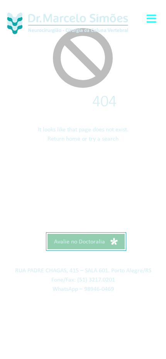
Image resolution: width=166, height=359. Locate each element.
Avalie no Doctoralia (80, 242)
